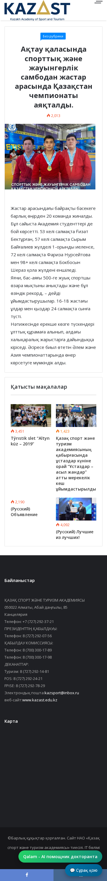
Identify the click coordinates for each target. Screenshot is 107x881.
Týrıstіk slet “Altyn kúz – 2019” (30, 441)
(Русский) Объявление (24, 511)
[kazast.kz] (25, 10)
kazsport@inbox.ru (62, 692)
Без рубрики (53, 36)
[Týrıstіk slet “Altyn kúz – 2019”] (31, 415)
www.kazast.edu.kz (39, 700)
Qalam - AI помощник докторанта (60, 856)
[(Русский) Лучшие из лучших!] (76, 509)
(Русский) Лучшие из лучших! (74, 534)
